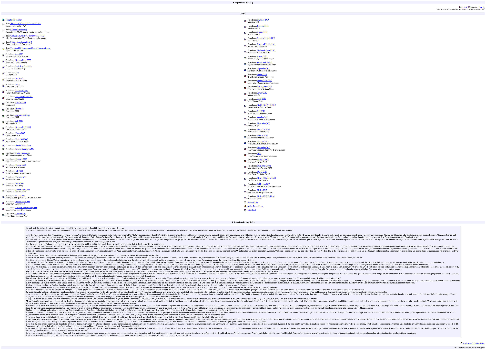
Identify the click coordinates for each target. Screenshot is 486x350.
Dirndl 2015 (262, 172)
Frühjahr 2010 (263, 20)
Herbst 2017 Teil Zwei (266, 196)
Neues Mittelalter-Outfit (266, 178)
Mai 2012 (261, 111)
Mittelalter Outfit (264, 166)
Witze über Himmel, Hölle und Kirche (25, 24)
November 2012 (263, 123)
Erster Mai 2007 (21, 139)
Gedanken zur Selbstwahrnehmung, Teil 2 (27, 36)
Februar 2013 (262, 135)
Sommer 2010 (263, 26)
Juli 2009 (19, 171)
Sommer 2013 (263, 141)
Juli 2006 (19, 121)
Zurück (464, 7)
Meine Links (253, 202)
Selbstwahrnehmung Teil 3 (21, 42)
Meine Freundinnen (255, 206)
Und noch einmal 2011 (266, 50)
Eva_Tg (482, 7)
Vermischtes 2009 (22, 189)
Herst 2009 (19, 183)
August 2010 (262, 32)
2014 (259, 154)
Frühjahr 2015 (263, 160)
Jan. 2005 (19, 54)
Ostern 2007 (20, 133)
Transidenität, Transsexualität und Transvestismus (30, 48)
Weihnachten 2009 (22, 201)
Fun (17, 72)
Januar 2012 (262, 93)
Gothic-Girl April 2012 (266, 105)
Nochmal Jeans (21, 90)
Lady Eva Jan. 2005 (23, 66)
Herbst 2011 (262, 74)
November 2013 (263, 147)
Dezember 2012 (263, 129)
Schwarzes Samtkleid (24, 97)
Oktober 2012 (262, 117)
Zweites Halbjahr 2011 (266, 44)
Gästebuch (252, 210)
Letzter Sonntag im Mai (24, 149)
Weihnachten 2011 (264, 87)
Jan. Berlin (19, 78)
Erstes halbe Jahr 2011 (266, 38)
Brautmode (19, 109)
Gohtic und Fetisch (264, 62)
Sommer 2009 (21, 159)
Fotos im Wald (21, 177)
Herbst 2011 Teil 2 (264, 81)
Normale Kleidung (22, 115)
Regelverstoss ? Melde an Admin (474, 343)
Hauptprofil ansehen (14, 20)
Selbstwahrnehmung (18, 30)
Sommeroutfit (20, 165)
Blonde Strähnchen (23, 145)
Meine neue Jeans (22, 153)
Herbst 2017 (262, 190)
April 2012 (261, 99)
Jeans (17, 84)
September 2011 (263, 68)
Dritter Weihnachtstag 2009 (26, 208)
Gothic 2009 (20, 195)
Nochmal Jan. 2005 (23, 60)
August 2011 (262, 56)
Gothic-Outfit (20, 103)
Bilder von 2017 (263, 184)
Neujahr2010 (20, 214)
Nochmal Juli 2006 (23, 127)
